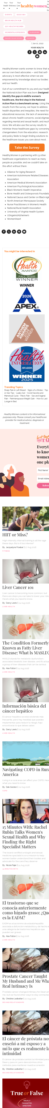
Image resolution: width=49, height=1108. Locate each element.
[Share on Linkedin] (45, 52)
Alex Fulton (11, 668)
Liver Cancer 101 (18, 587)
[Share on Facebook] (29, 52)
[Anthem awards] (27, 329)
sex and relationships (13, 1002)
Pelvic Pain (25, 396)
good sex (21, 14)
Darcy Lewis (11, 603)
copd (4, 791)
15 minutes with (10, 869)
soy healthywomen (14, 26)
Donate (30, 38)
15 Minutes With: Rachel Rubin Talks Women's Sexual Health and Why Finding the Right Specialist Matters (24, 836)
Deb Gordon (11, 787)
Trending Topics (13, 387)
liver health (8, 606)
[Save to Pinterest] (40, 52)
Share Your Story (13, 38)
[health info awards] (27, 364)
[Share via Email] (37, 56)
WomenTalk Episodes (15, 32)
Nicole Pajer (11, 865)
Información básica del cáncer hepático (24, 708)
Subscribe (34, 32)
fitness (6, 551)
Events (8, 14)
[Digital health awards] (27, 268)
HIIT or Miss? (15, 534)
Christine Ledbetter (14, 999)
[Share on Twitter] (35, 52)
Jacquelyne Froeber (14, 547)
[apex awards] (27, 297)
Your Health (37, 48)
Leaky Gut (20, 393)
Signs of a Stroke (35, 390)
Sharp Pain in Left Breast (15, 390)
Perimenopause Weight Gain (22, 399)
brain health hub (13, 20)
